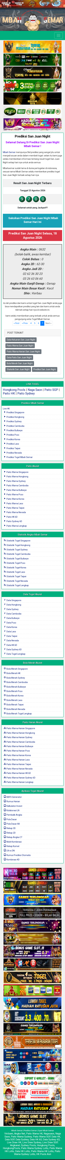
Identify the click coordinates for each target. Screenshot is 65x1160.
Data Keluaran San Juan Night (21, 339)
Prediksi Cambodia (15, 426)
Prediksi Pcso (12, 435)
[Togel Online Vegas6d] (32, 926)
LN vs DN (10, 850)
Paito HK (9, 393)
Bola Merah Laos (14, 700)
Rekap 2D (11, 833)
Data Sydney (12, 609)
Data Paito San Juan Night (19, 357)
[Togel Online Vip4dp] (32, 1029)
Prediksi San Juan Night (32, 136)
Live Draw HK (14, 1142)
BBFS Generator (14, 797)
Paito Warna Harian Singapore (20, 728)
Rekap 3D (11, 828)
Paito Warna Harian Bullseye (19, 746)
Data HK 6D (11, 645)
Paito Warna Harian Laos (18, 760)
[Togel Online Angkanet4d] (32, 1081)
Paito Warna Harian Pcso (18, 751)
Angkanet (15, 1145)
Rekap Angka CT (14, 837)
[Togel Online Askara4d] (32, 939)
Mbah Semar (9, 152)
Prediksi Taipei (13, 448)
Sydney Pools (28, 1145)
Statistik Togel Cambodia (18, 554)
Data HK (56, 1136)
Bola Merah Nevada (15, 709)
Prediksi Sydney (14, 421)
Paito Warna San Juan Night (20, 345)
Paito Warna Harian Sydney (19, 737)
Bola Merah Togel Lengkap (19, 713)
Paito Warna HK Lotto (42, 1151)
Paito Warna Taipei (15, 508)
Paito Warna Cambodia (17, 485)
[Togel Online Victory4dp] (32, 900)
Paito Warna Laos (14, 503)
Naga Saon (35, 390)
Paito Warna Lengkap (16, 526)
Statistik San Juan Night (18, 369)
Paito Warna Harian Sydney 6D (20, 777)
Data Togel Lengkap (15, 654)
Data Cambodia (13, 614)
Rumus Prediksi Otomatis (18, 855)
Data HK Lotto (22, 1151)
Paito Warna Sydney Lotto (34, 1148)
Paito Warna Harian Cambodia (20, 742)
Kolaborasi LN (12, 810)
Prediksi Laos (12, 444)
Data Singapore (13, 600)
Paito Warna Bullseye (16, 490)
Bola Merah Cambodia (17, 682)
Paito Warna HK (34, 1133)
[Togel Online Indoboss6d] (32, 887)
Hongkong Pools (14, 390)
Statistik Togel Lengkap (17, 585)
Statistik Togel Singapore (18, 540)
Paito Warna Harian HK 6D (18, 773)
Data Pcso (11, 622)
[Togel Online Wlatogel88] (32, 964)
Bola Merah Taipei (15, 704)
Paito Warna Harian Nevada (19, 768)
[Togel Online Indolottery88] (32, 1068)
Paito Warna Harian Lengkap (19, 782)
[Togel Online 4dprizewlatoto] (32, 977)
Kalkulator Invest (14, 806)
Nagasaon (49, 1133)
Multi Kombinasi (14, 842)
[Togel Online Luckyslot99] (32, 1016)
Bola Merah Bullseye (16, 687)
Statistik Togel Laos (15, 572)
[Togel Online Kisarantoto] (32, 99)
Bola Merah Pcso (14, 691)
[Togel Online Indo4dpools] (32, 1003)
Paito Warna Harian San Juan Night (23, 351)
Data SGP (10, 1139)
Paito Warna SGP (41, 1136)
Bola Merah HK (13, 673)
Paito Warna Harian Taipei (18, 764)
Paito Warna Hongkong (17, 476)
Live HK (6, 408)
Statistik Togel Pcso (15, 563)
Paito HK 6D (12, 517)
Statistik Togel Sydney (17, 549)
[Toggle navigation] (58, 35)
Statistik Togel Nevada (17, 581)
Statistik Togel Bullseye (17, 558)
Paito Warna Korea (15, 499)
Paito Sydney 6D (14, 521)
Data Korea (11, 627)
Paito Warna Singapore (17, 472)
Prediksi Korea (13, 439)
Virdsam (8, 1133)
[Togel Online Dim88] (32, 60)
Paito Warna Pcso (14, 494)
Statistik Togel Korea (16, 567)
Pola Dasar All (13, 824)
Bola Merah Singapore (17, 669)
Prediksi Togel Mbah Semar (19, 457)
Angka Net (19, 1133)
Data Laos (11, 631)
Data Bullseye (13, 618)
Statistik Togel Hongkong (18, 545)
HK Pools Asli (43, 1154)
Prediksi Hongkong (15, 417)
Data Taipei (11, 636)
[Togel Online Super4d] (32, 73)
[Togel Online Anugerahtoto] (32, 1055)
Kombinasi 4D (13, 859)
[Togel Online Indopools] (32, 1094)
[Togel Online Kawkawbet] (32, 913)
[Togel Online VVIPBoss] (32, 47)
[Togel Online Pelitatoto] (32, 112)
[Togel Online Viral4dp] (32, 124)
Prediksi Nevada (14, 453)
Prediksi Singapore (15, 412)
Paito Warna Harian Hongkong (20, 733)
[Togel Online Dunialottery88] (32, 1042)
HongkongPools (11, 1148)
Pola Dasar (11, 819)
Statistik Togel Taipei (16, 576)
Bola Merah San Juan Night (20, 363)
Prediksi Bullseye (14, 430)
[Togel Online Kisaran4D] (32, 86)
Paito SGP (51, 390)
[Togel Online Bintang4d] (32, 952)
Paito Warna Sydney (16, 481)
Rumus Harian (13, 801)
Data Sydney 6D (14, 649)
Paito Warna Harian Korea (18, 755)
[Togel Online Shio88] (32, 1107)
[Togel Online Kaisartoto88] (32, 990)
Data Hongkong (13, 605)
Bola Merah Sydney (15, 678)
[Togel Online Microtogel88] (32, 874)
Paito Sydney (26, 393)
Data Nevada (12, 640)
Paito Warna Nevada (16, 512)
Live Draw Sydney (31, 1142)
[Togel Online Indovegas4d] (32, 1120)
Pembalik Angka (14, 815)
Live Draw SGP (50, 1142)
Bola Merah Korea (14, 695)
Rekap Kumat (12, 846)
